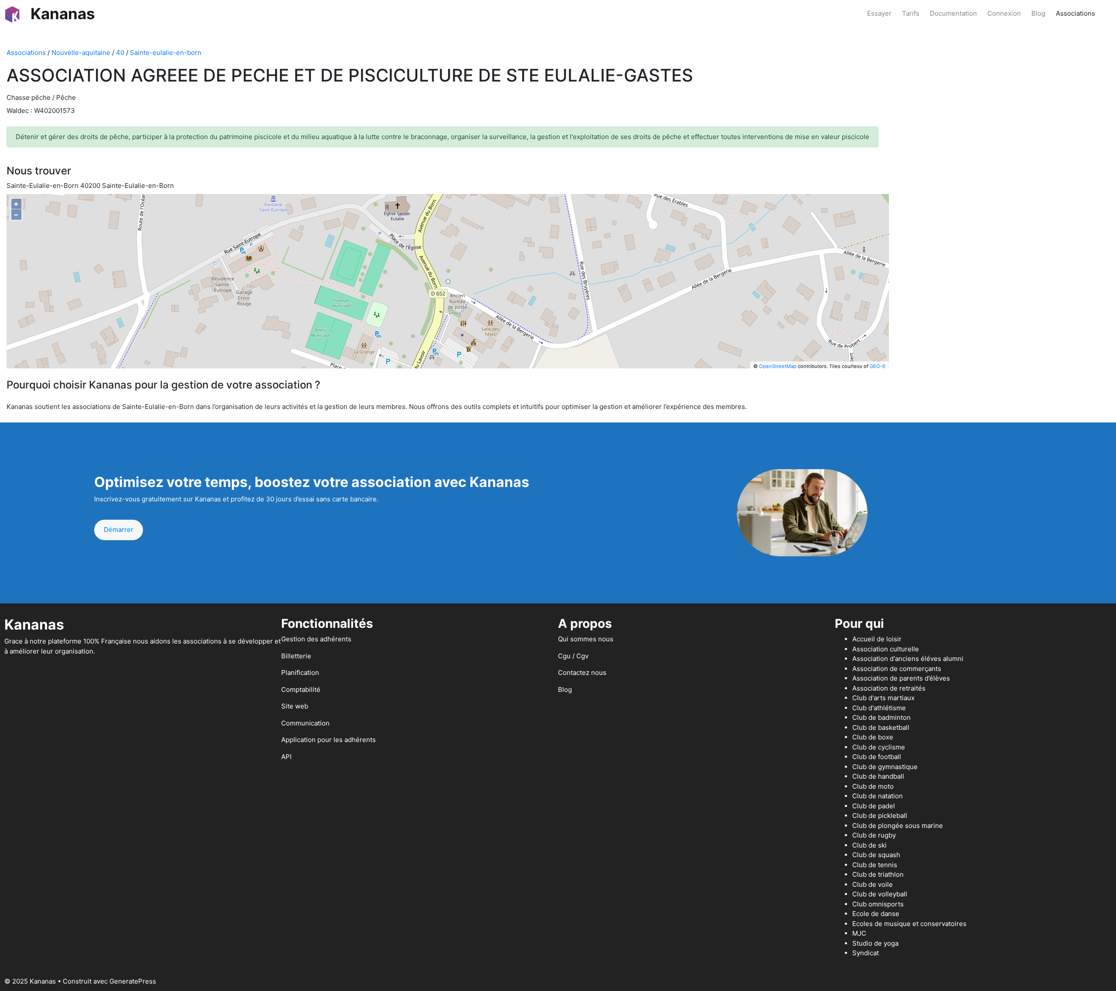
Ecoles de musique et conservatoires (909, 923)
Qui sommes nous (585, 639)
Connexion (1004, 13)
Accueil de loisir (877, 639)
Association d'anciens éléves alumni (907, 658)
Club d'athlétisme (879, 708)
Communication (305, 723)
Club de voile (872, 884)
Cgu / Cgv (573, 656)
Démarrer (118, 529)
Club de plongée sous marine (897, 825)
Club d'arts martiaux (883, 698)
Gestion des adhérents (316, 639)
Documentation (953, 13)
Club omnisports (878, 904)
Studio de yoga (875, 943)
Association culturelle (885, 649)
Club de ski (869, 845)
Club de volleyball (879, 894)
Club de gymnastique (885, 767)
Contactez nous (582, 672)
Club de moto (873, 786)
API (286, 757)
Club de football (876, 757)
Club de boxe (872, 737)
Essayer (879, 13)
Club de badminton (881, 717)
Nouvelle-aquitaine (80, 52)
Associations (1075, 13)
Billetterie (296, 656)
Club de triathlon (878, 874)
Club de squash (876, 855)
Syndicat (865, 953)
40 (120, 52)
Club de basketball (880, 727)
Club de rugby (874, 835)
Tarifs (910, 13)
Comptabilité (300, 689)
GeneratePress (132, 981)
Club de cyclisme (878, 747)
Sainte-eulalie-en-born (165, 52)
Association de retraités (888, 688)
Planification (300, 672)
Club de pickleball (879, 815)
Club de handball (878, 776)
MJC (859, 933)
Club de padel (873, 806)
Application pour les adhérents (328, 740)
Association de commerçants (896, 668)
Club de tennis (874, 865)
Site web (294, 706)
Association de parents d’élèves (901, 678)
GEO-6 (877, 366)
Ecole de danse (875, 913)
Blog (1038, 13)
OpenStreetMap (777, 366)
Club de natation (877, 796)
